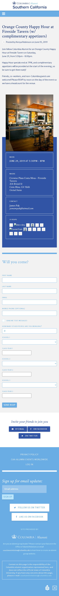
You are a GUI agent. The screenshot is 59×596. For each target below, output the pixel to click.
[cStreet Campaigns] (55, 587)
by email (19, 429)
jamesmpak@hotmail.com (21, 208)
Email (4, 297)
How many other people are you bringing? (22, 326)
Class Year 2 (7, 370)
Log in (29, 464)
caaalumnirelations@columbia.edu (16, 550)
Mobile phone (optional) (13, 309)
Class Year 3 (7, 391)
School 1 (6, 337)
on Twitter (31, 436)
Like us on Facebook (31, 516)
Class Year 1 (7, 348)
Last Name (6, 286)
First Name (7, 275)
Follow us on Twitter (31, 507)
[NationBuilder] (48, 587)
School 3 (6, 380)
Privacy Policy (29, 454)
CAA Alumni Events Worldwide (29, 459)
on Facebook (40, 429)
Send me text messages (16, 321)
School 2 (6, 359)
